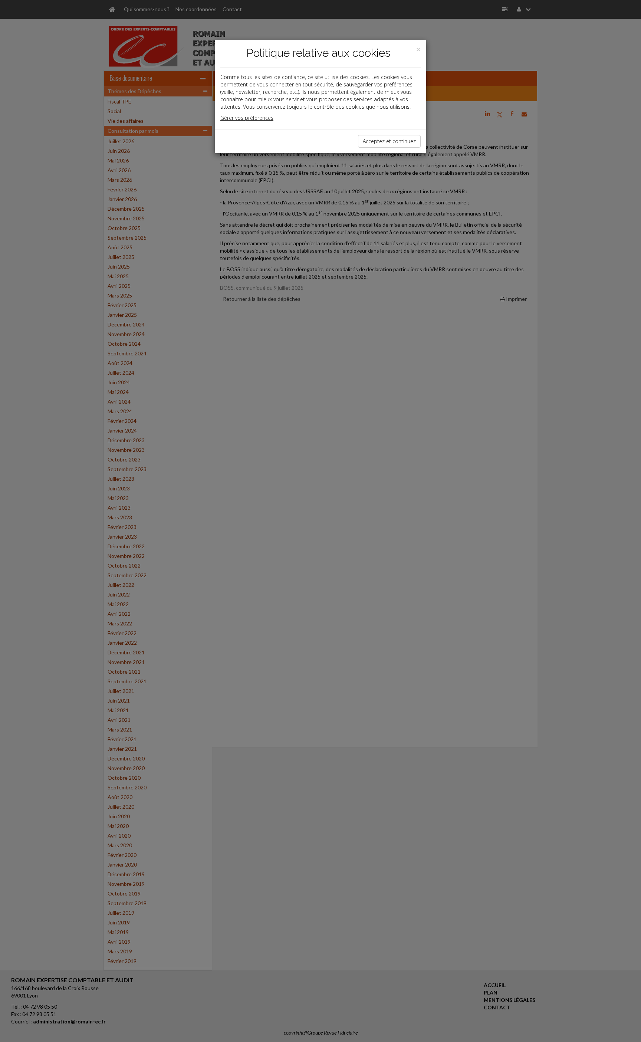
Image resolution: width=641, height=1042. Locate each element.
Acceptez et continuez (389, 141)
